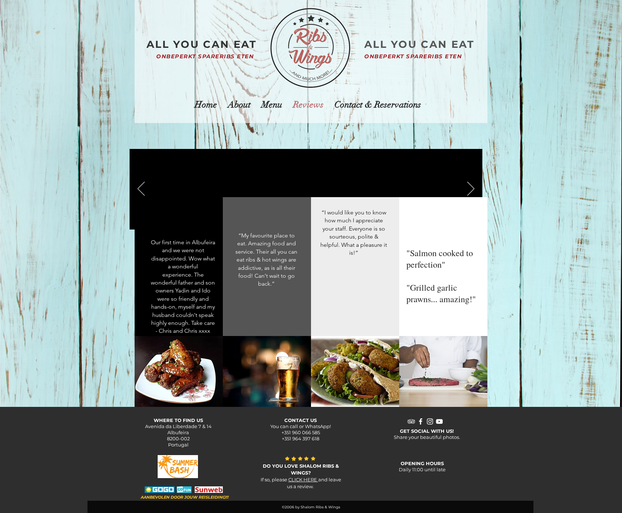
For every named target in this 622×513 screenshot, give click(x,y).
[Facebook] (420, 421)
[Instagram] (430, 421)
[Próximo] (470, 189)
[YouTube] (439, 421)
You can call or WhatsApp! (300, 426)
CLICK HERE (303, 479)
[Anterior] (141, 189)
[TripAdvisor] (411, 421)
